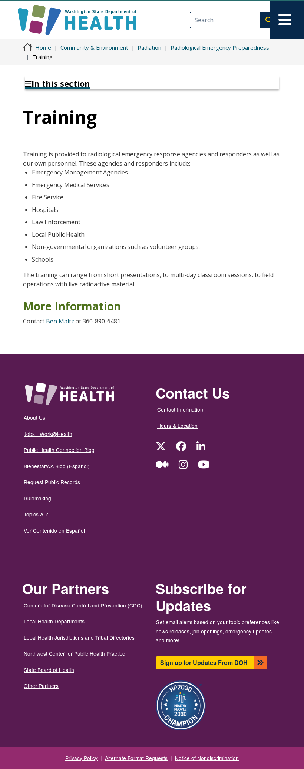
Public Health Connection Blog (59, 449)
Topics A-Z (36, 514)
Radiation (149, 47)
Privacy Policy (81, 758)
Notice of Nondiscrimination (207, 758)
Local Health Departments (54, 621)
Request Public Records (52, 482)
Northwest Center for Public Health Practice (74, 653)
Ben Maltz (60, 321)
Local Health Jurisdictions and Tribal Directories (79, 637)
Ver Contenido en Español (54, 530)
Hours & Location (177, 425)
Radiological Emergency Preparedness (220, 47)
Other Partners (41, 685)
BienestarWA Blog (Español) (57, 466)
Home (43, 47)
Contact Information (180, 409)
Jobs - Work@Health (48, 433)
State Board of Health (49, 669)
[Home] (83, 20)
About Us (34, 417)
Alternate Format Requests (136, 758)
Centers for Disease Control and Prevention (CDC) (83, 605)
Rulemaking (37, 498)
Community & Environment (94, 47)
